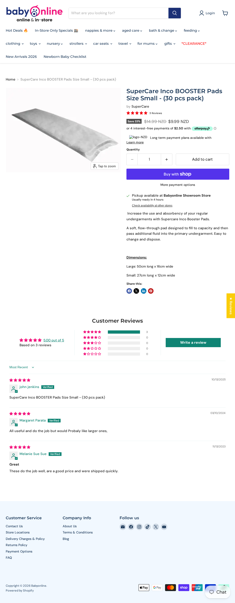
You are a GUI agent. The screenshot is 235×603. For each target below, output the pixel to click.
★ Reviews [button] (231, 306)
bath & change (162, 30)
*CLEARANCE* (194, 43)
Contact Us (14, 526)
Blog (66, 539)
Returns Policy (16, 545)
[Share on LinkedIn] (143, 291)
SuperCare (140, 106)
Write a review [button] (193, 342)
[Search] (174, 13)
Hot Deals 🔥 (17, 30)
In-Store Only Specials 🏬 (56, 30)
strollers (77, 43)
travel (123, 43)
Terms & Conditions (78, 532)
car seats (101, 43)
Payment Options (19, 551)
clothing (13, 43)
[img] (19, 380)
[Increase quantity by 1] (166, 159)
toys (34, 43)
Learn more (135, 142)
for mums (146, 43)
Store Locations (18, 532)
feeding (191, 30)
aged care (131, 30)
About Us (70, 526)
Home (10, 79)
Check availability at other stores (152, 205)
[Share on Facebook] (129, 291)
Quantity (133, 149)
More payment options (177, 185)
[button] (208, 13)
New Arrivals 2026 (21, 56)
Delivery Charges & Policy (25, 539)
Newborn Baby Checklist (65, 56)
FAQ (9, 558)
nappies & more (99, 30)
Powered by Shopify (20, 590)
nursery (54, 43)
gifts (168, 43)
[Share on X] (136, 291)
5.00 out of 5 (53, 340)
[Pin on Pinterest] (151, 291)
